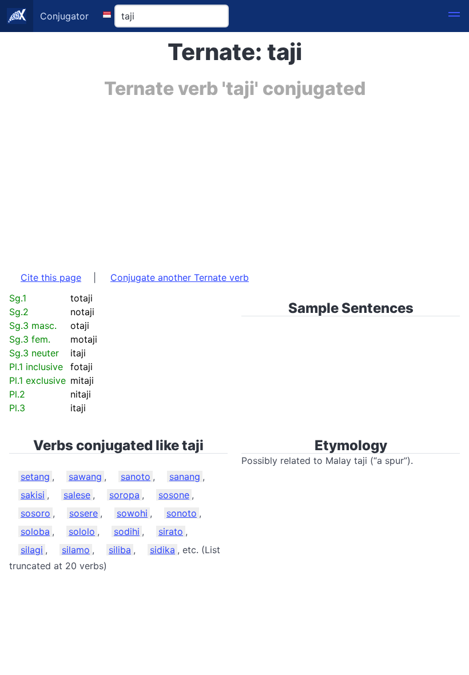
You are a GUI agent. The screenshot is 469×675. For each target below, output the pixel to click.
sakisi (33, 495)
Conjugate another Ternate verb (179, 277)
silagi (32, 549)
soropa (124, 495)
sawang (85, 476)
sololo (82, 531)
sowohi (132, 513)
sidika (162, 549)
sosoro (35, 513)
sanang (184, 476)
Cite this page (51, 277)
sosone (173, 495)
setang (35, 476)
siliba (120, 549)
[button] (454, 16)
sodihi (127, 531)
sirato (170, 531)
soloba (35, 531)
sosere (83, 513)
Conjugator (64, 16)
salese (76, 495)
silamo (76, 549)
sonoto (181, 513)
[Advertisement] (234, 179)
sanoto (135, 476)
